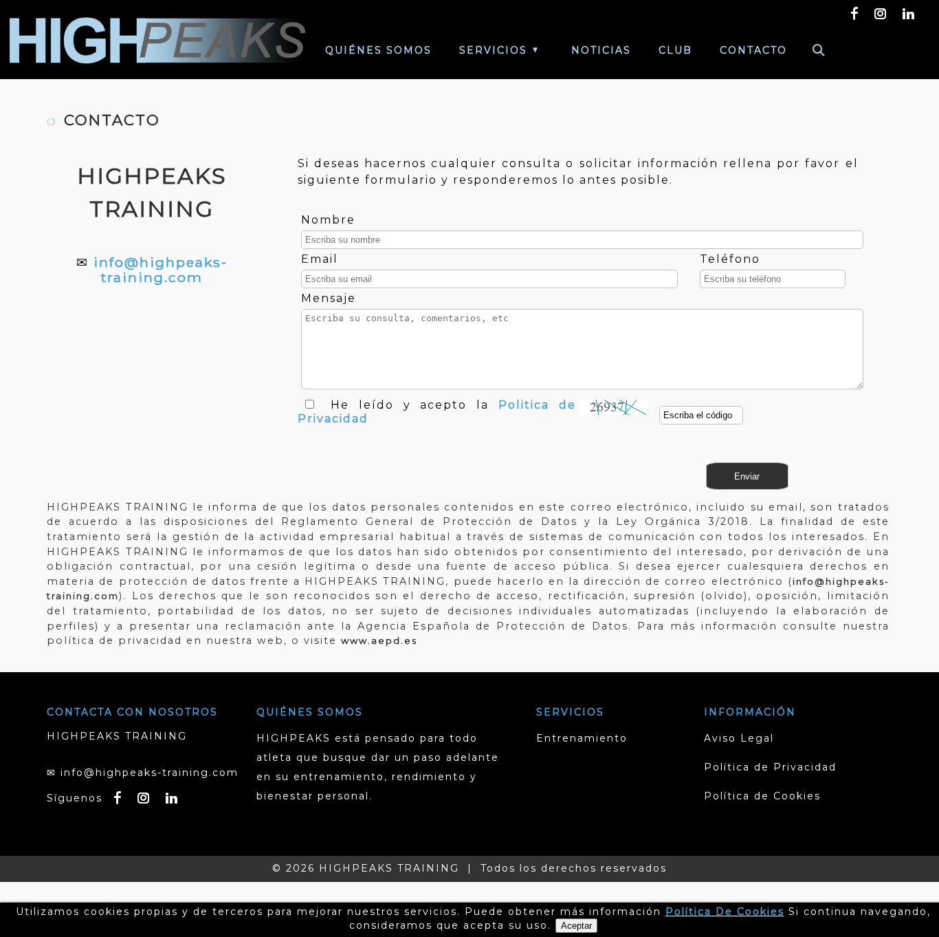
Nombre (328, 219)
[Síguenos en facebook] (855, 12)
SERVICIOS (493, 50)
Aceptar (576, 925)
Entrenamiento (582, 738)
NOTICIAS (601, 50)
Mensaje (328, 298)
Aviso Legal (739, 738)
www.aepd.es (379, 640)
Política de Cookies (762, 796)
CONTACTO (753, 50)
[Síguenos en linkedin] (909, 12)
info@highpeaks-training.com (160, 270)
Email (319, 259)
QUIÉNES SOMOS (378, 50)
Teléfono (730, 259)
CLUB (675, 50)
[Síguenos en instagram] (881, 12)
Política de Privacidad (770, 767)
